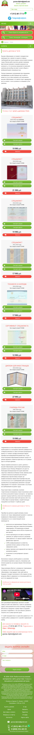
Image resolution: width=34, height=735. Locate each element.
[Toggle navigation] (30, 23)
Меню (3, 23)
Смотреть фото (17, 144)
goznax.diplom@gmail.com (21, 1)
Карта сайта (25, 717)
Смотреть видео (17, 140)
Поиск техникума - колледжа (18, 37)
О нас (25, 707)
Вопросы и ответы (9, 715)
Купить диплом (9, 707)
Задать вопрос (17, 669)
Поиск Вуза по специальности (18, 32)
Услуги (4, 46)
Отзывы (24, 715)
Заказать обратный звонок (21, 5)
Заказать (17, 151)
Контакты (9, 717)
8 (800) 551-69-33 (19, 729)
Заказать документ (21, 3)
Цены (9, 709)
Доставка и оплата (9, 712)
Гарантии (25, 712)
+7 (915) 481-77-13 (17, 14)
